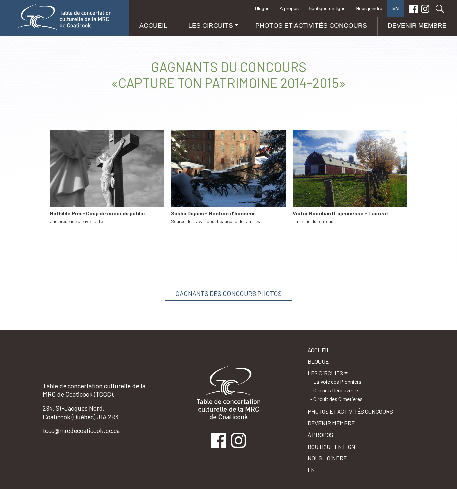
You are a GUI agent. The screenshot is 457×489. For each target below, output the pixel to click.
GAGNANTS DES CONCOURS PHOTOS (228, 293)
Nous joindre (369, 8)
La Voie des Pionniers (337, 381)
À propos (289, 8)
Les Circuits (210, 25)
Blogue (262, 8)
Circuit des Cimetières (338, 399)
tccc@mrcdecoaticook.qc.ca (81, 430)
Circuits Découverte (335, 390)
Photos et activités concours (311, 25)
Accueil (153, 25)
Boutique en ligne (327, 8)
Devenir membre (417, 25)
